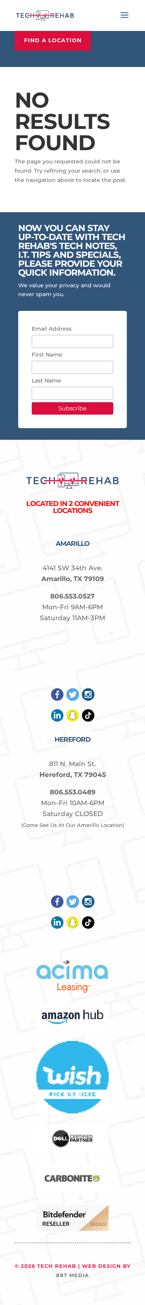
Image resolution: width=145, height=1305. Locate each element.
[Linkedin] (57, 719)
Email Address (52, 328)
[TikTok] (88, 719)
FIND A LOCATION (53, 40)
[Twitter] (73, 698)
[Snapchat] (73, 719)
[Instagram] (88, 698)
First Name (47, 354)
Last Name (46, 380)
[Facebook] (57, 698)
